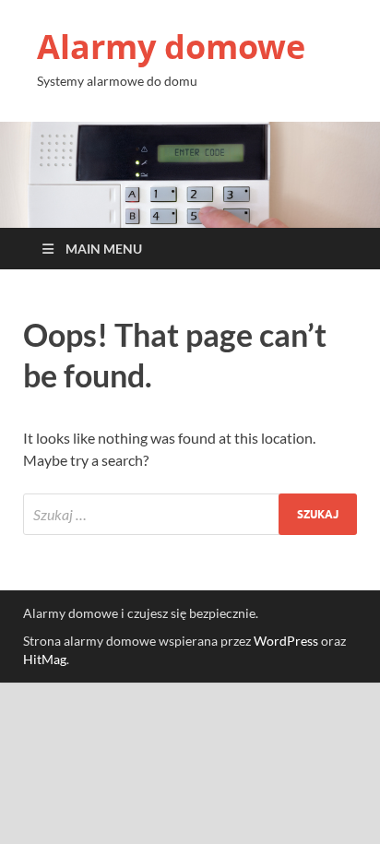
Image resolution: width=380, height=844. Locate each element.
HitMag (44, 659)
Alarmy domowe (171, 46)
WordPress (286, 640)
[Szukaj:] (190, 514)
